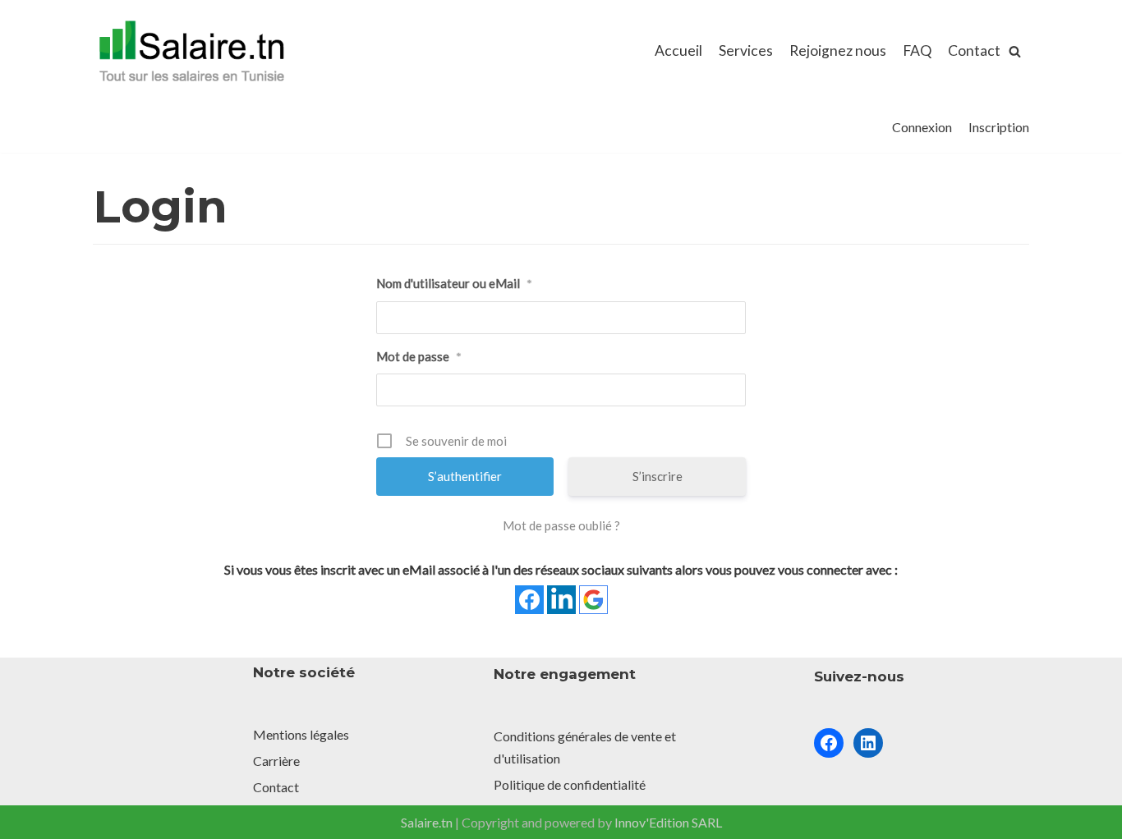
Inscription (998, 127)
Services (746, 50)
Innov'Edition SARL (668, 822)
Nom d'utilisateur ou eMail (454, 283)
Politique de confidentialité (570, 784)
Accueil (678, 50)
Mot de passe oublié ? (561, 525)
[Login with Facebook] (529, 599)
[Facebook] (829, 743)
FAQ (917, 50)
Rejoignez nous (837, 50)
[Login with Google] (593, 599)
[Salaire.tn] (191, 51)
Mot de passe (419, 356)
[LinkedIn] (868, 743)
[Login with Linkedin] (561, 599)
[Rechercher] (1015, 51)
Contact (974, 50)
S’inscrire (657, 476)
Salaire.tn (427, 822)
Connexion (922, 127)
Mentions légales (301, 734)
